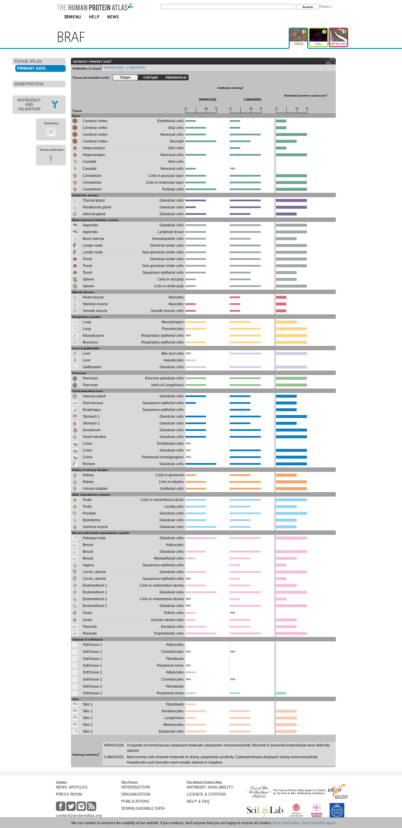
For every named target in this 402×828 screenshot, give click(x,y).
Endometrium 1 (95, 585)
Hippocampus (94, 148)
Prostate (89, 513)
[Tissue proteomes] (51, 162)
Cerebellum (92, 176)
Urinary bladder (95, 489)
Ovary (87, 613)
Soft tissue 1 (92, 645)
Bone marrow (93, 239)
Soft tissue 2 (92, 672)
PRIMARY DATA (31, 68)
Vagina (88, 565)
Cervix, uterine (94, 572)
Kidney (88, 475)
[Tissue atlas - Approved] (299, 30)
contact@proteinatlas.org (79, 815)
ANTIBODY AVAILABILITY (210, 787)
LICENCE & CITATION (206, 794)
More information (286, 823)
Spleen (88, 279)
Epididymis (91, 520)
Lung (87, 322)
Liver (87, 353)
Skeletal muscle (95, 304)
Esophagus (92, 410)
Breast (88, 545)
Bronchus (90, 342)
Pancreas (90, 378)
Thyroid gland (94, 200)
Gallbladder (92, 367)
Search (308, 7)
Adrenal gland (94, 214)
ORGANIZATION (135, 794)
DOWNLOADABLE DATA (143, 808)
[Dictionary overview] (50, 135)
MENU (75, 17)
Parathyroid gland (97, 207)
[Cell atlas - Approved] (319, 30)
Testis (87, 500)
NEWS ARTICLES (72, 787)
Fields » (325, 7)
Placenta (90, 627)
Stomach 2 (91, 423)
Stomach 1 (91, 416)
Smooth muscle (95, 311)
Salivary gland (94, 396)
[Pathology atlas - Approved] (338, 30)
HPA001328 (114, 68)
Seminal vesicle (95, 527)
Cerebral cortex (95, 121)
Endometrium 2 (95, 599)
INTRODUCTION (135, 787)
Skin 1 (88, 704)
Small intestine (94, 437)
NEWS (113, 17)
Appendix (90, 225)
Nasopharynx (93, 335)
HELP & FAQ (198, 801)
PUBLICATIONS (135, 801)
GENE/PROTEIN (28, 84)
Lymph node (93, 245)
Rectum (89, 464)
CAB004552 (136, 68)
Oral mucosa (93, 403)
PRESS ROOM (69, 794)
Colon (87, 444)
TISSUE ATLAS (28, 61)
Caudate (90, 162)
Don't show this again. (319, 823)
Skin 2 (88, 731)
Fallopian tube (94, 538)
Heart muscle (93, 297)
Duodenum (92, 430)
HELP (94, 17)
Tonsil (87, 259)
